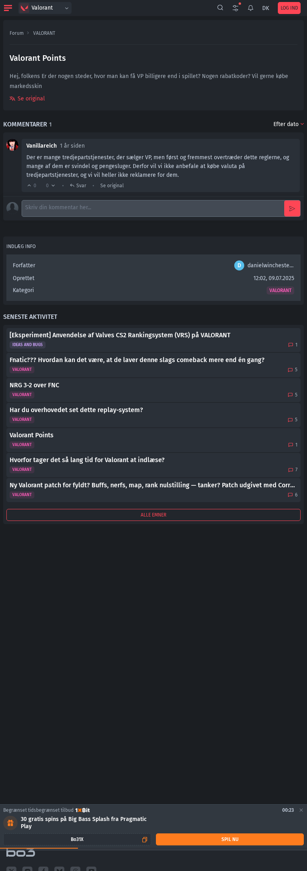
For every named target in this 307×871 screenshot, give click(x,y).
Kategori (23, 290)
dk (265, 8)
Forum (17, 33)
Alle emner (153, 515)
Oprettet (23, 278)
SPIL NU (230, 839)
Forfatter (24, 265)
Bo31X (77, 839)
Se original (31, 98)
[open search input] (220, 8)
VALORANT (44, 33)
